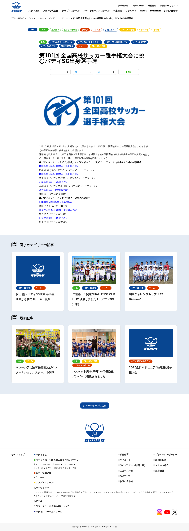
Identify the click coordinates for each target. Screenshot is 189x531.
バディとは (34, 10)
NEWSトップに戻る (96, 405)
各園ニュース (110, 29)
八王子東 (56, 464)
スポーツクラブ (41, 487)
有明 (71, 464)
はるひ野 (46, 464)
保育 (42, 477)
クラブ (85, 29)
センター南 (38, 468)
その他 (156, 29)
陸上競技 (76, 492)
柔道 (85, 492)
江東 (65, 464)
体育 (35, 477)
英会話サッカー (123, 492)
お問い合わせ (171, 10)
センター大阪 (70, 468)
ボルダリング (165, 492)
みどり (49, 468)
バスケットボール (62, 492)
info (44, 29)
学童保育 (117, 10)
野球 (155, 492)
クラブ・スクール (71, 10)
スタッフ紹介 (138, 5)
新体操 (147, 492)
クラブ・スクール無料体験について (51, 506)
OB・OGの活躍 (127, 29)
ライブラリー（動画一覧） (133, 465)
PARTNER (155, 10)
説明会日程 (123, 5)
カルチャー (38, 496)
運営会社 (152, 5)
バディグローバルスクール (96, 10)
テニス (92, 492)
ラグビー (50, 496)
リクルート (131, 10)
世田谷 (36, 464)
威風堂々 (55, 29)
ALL (32, 29)
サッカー (37, 492)
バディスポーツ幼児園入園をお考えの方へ (57, 460)
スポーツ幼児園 (51, 10)
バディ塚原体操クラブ (66, 496)
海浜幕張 (58, 468)
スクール (96, 29)
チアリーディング (105, 492)
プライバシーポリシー (166, 454)
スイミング (137, 492)
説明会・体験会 (70, 29)
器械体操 (48, 492)
